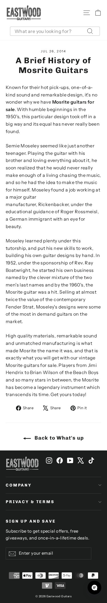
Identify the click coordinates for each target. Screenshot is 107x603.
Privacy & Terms (30, 501)
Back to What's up (58, 438)
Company (19, 485)
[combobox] (55, 31)
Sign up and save (31, 521)
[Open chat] (94, 587)
